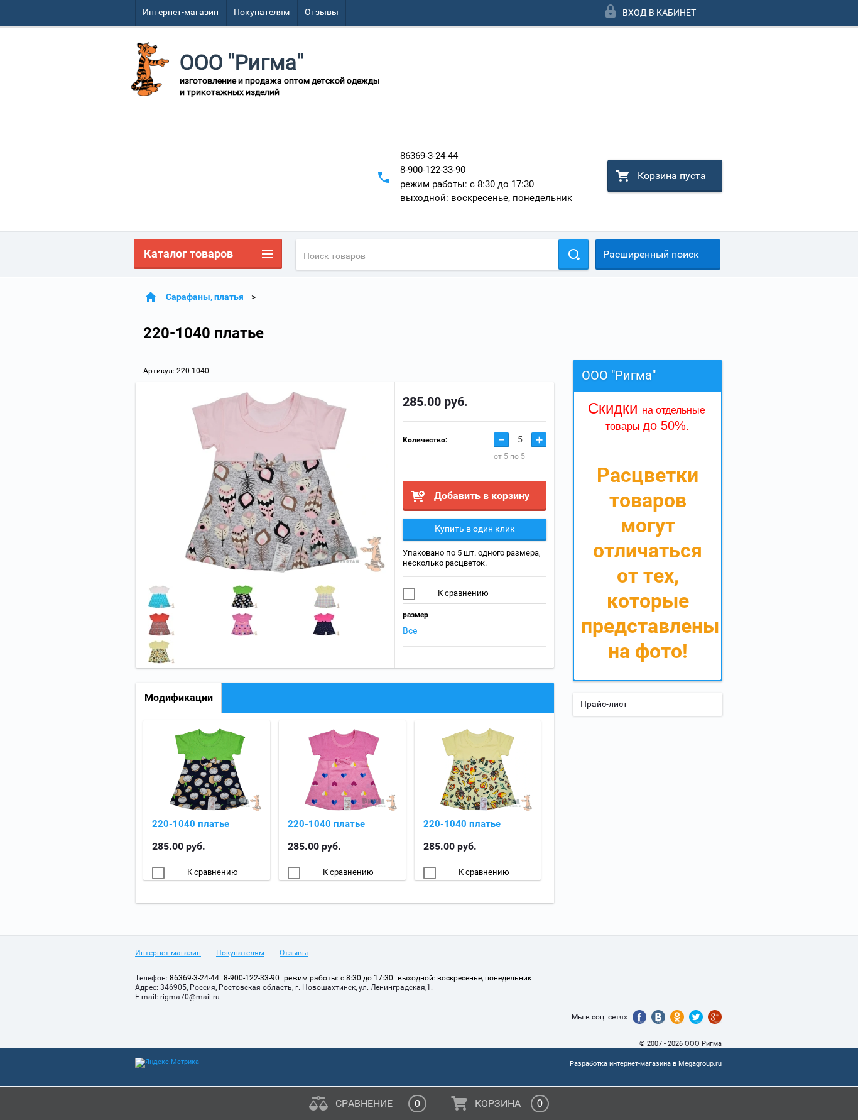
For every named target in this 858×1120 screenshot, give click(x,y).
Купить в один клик (475, 529)
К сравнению (462, 593)
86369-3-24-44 (429, 156)
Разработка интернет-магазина (620, 1064)
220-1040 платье (190, 824)
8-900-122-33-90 (432, 169)
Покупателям (262, 12)
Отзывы (322, 12)
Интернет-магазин (181, 12)
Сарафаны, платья (205, 297)
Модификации (178, 697)
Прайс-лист (603, 704)
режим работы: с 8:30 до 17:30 (467, 184)
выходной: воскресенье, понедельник (486, 198)
